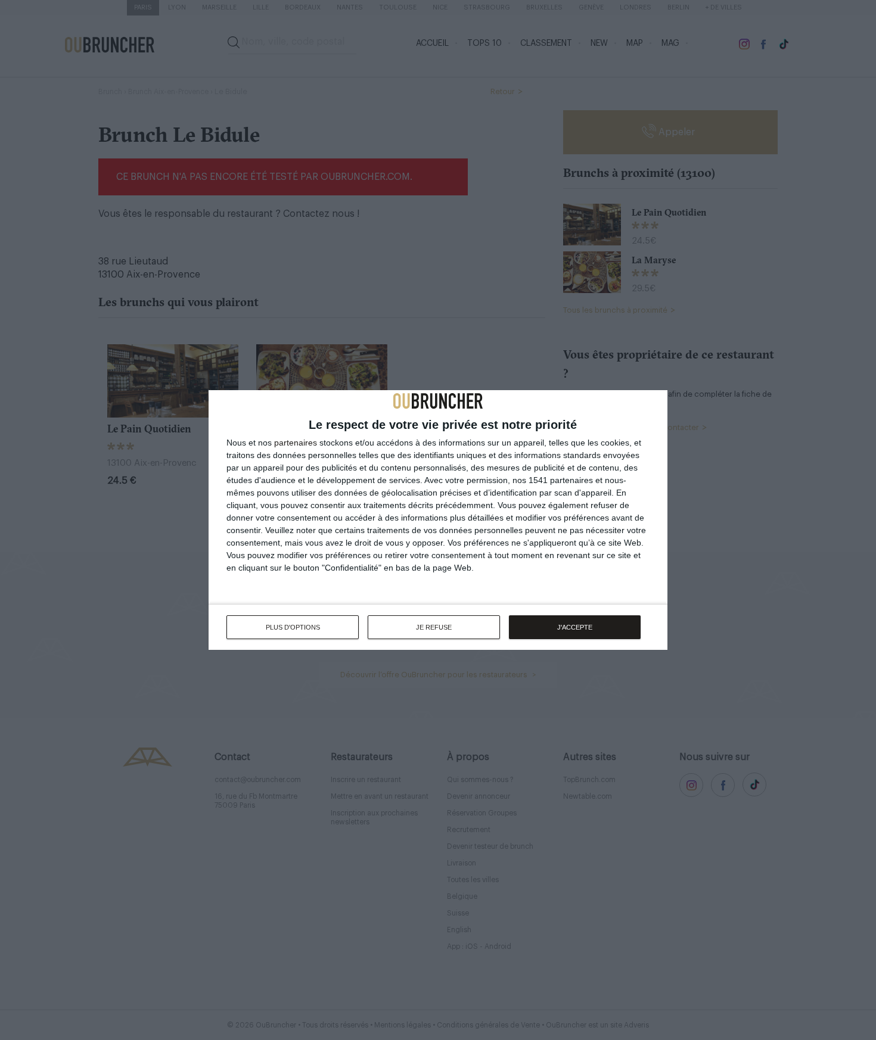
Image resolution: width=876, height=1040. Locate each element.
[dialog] (438, 520)
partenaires (295, 442)
